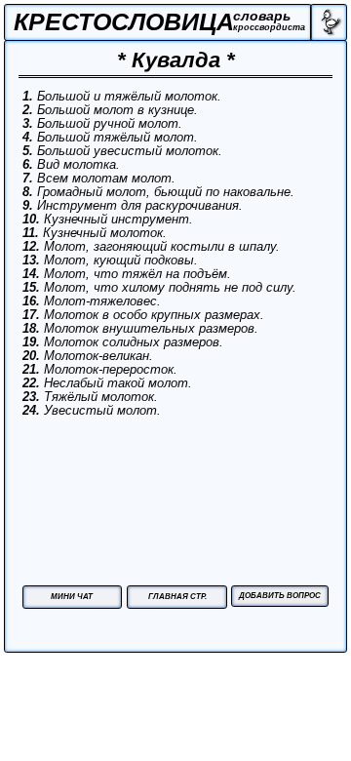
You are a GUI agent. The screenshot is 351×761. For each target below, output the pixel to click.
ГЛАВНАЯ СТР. (177, 596)
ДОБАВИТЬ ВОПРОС (280, 595)
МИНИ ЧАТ (72, 596)
